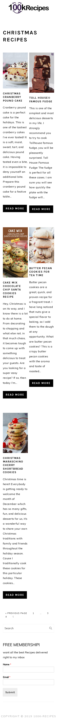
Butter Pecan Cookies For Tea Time (40, 272)
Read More (15, 208)
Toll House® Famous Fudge (40, 99)
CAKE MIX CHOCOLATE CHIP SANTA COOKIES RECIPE (12, 290)
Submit (10, 692)
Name (7, 664)
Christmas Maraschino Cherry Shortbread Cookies (13, 465)
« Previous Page (16, 613)
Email (6, 677)
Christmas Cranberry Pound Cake (12, 97)
